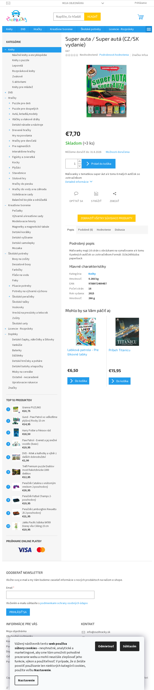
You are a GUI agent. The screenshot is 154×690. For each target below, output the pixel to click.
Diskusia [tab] (120, 230)
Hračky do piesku (22, 184)
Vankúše (17, 345)
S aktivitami (19, 82)
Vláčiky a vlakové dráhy (26, 119)
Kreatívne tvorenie (19, 205)
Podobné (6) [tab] (85, 230)
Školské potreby (18, 254)
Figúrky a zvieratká (23, 157)
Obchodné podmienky (19, 636)
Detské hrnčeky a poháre (27, 361)
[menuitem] (9, 29)
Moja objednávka (73, 3)
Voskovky (18, 307)
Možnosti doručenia (118, 152)
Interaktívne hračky (23, 152)
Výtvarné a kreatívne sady (27, 216)
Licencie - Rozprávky (20, 329)
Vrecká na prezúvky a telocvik (30, 313)
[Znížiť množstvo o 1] (80, 166)
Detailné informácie (77, 182)
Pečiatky (17, 211)
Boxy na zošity (20, 259)
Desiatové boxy (21, 264)
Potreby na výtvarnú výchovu (29, 291)
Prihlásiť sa (18, 612)
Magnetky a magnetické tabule (30, 227)
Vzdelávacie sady (22, 195)
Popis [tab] (70, 230)
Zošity (16, 318)
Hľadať (92, 16)
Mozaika (17, 248)
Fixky (15, 280)
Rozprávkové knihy (23, 71)
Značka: (140, 55)
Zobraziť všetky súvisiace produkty (106, 218)
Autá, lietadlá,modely (25, 114)
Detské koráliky (21, 232)
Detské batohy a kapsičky (27, 366)
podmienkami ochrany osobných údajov (64, 603)
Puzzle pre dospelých (25, 109)
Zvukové (17, 77)
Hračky (12, 98)
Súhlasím (129, 646)
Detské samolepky (23, 243)
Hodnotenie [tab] (104, 230)
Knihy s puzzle (20, 60)
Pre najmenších (21, 146)
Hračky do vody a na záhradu (29, 189)
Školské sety (20, 324)
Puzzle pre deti (21, 103)
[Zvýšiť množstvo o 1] (80, 161)
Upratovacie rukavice (25, 382)
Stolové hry (19, 179)
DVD (10, 93)
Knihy (11, 50)
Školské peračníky (23, 297)
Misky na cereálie (22, 372)
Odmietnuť (106, 646)
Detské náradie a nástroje (27, 125)
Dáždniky (17, 356)
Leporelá (17, 66)
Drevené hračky (21, 130)
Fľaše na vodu (20, 275)
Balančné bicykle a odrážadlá (29, 200)
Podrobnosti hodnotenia (114, 55)
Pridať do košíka (101, 163)
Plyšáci (16, 168)
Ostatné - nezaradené (25, 377)
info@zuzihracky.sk (98, 632)
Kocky (16, 162)
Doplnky (13, 334)
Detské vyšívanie (22, 238)
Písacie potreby (21, 286)
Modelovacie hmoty (24, 221)
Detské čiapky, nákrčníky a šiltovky (33, 340)
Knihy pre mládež (22, 87)
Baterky (17, 350)
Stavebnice (19, 173)
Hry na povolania (22, 136)
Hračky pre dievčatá (24, 141)
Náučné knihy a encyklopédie (29, 55)
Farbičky (17, 270)
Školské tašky (20, 302)
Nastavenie (26, 680)
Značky (12, 388)
